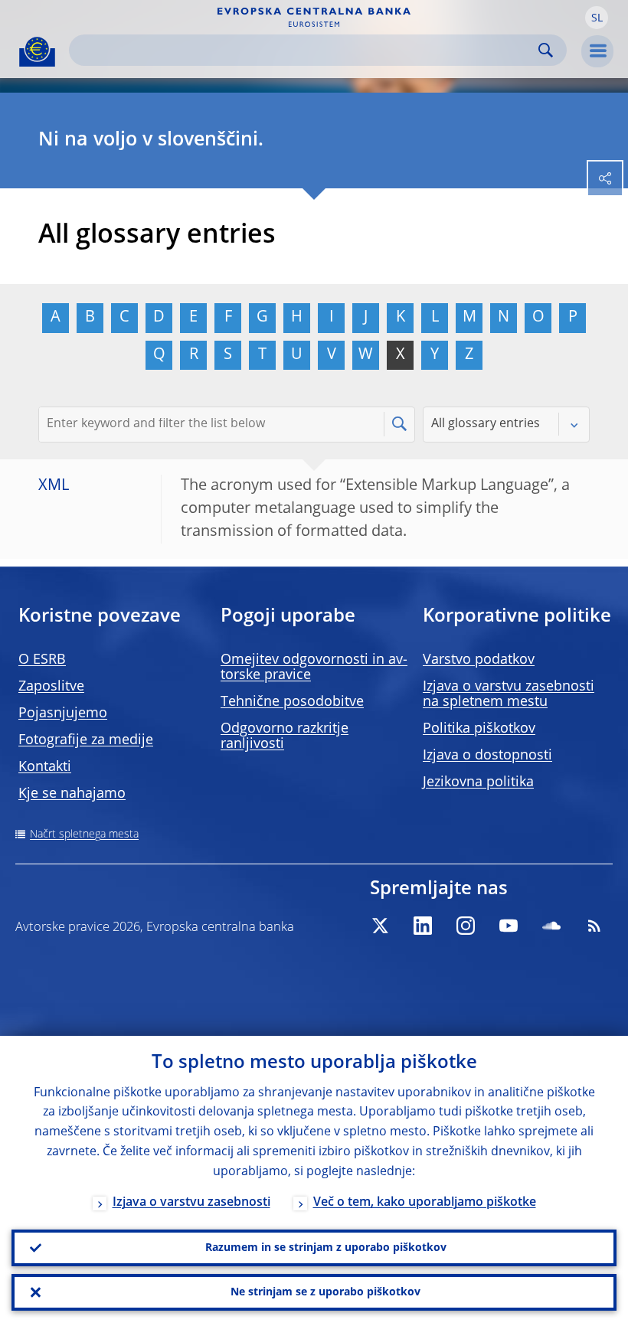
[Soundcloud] (551, 925)
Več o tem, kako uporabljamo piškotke (424, 1203)
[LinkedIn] (422, 925)
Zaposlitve (51, 687)
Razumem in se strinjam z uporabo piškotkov (325, 1248)
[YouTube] (508, 925)
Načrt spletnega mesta (84, 834)
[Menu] (597, 51)
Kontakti (44, 767)
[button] (596, 17)
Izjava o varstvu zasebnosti (191, 1203)
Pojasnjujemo (62, 713)
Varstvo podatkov (479, 660)
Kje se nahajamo (72, 794)
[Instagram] (465, 925)
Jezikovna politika (478, 782)
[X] (379, 925)
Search (545, 50)
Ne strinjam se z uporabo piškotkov (325, 1292)
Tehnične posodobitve (292, 702)
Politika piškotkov (479, 729)
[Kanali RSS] (594, 925)
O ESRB (42, 660)
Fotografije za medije (85, 740)
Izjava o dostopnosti (487, 756)
